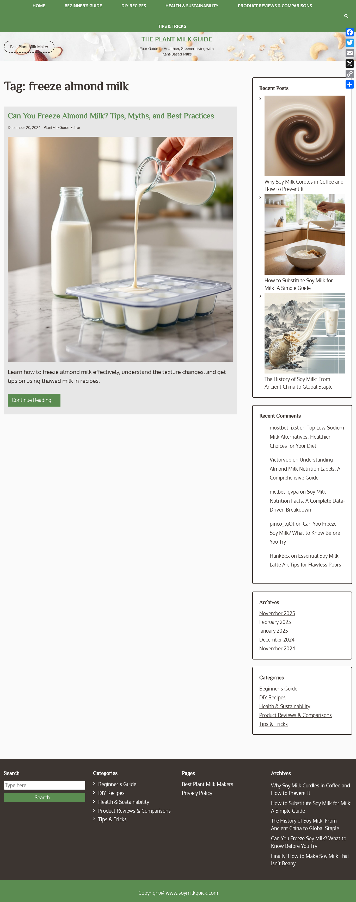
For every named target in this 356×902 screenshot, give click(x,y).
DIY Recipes (133, 5)
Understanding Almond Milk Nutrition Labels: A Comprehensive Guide (305, 468)
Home (39, 5)
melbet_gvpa (284, 491)
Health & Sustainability (191, 5)
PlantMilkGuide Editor (62, 127)
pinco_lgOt (282, 523)
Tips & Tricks (172, 26)
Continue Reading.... (34, 400)
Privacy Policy (197, 793)
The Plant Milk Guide (177, 39)
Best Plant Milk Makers (207, 784)
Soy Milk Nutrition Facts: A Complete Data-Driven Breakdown (307, 500)
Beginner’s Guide (83, 5)
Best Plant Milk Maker (29, 46)
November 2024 (277, 648)
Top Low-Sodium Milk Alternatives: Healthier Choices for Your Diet (307, 436)
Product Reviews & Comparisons (275, 5)
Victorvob (280, 459)
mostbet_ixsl (284, 427)
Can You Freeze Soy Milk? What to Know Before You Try (305, 532)
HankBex (280, 555)
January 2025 (273, 630)
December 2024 (276, 639)
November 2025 (277, 613)
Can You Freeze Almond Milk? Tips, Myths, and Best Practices (111, 115)
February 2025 (275, 622)
